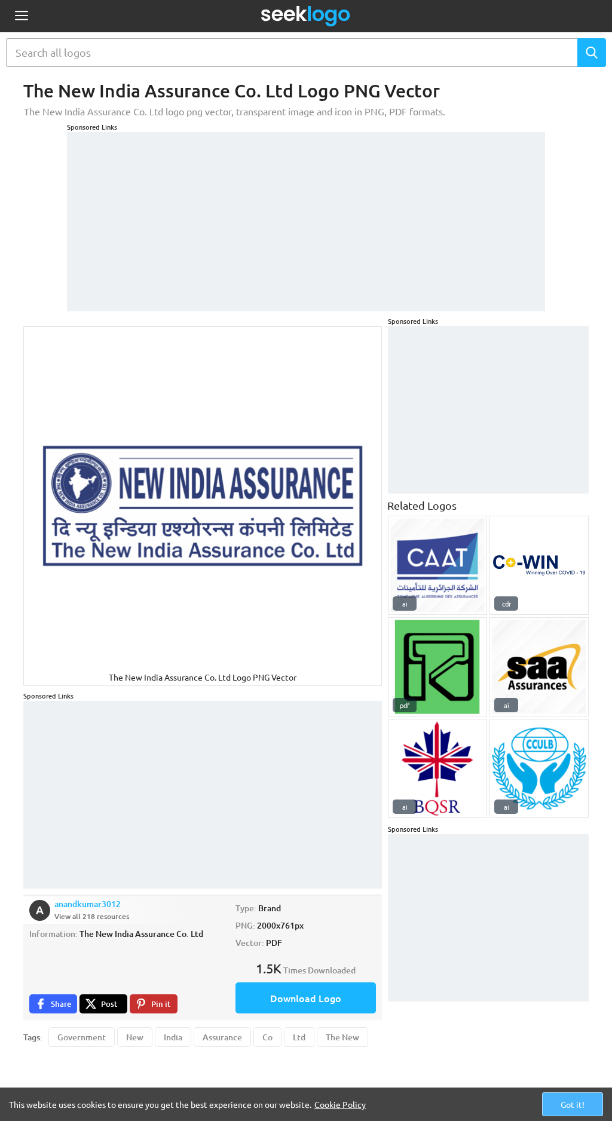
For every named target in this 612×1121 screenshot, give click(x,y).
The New (342, 1037)
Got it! (573, 1104)
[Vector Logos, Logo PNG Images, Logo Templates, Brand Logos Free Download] (306, 16)
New (134, 1037)
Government (81, 1037)
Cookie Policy (340, 1104)
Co (267, 1037)
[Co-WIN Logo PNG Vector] (539, 565)
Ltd (299, 1037)
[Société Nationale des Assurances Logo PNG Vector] (539, 666)
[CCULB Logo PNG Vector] (539, 768)
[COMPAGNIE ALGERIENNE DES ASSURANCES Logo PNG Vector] (437, 565)
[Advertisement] (306, 215)
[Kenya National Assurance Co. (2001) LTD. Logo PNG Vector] (437, 666)
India (173, 1037)
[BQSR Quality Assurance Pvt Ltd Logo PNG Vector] (437, 768)
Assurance (222, 1037)
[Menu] (21, 16)
